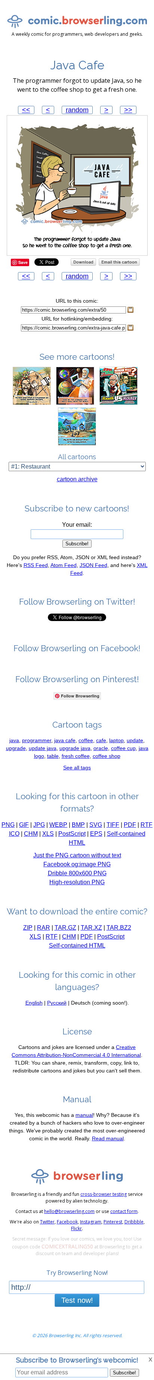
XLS (48, 834)
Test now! (77, 1300)
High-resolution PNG (77, 882)
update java (42, 748)
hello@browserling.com (69, 1211)
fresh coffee (76, 756)
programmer (36, 740)
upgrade (16, 748)
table (53, 756)
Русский (57, 1003)
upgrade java (74, 748)
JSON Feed (93, 565)
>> (128, 110)
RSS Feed (36, 565)
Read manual (108, 1138)
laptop (116, 740)
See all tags (77, 768)
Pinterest (113, 1222)
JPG (39, 825)
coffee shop (106, 756)
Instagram (90, 1222)
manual (84, 1115)
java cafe (65, 740)
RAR (43, 927)
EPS (96, 834)
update (135, 740)
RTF (147, 825)
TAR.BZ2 (119, 927)
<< (26, 110)
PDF (130, 825)
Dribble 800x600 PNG (77, 873)
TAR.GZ (65, 927)
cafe (101, 740)
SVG (95, 825)
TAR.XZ (91, 927)
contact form (124, 1211)
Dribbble (134, 1222)
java (14, 740)
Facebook (67, 1222)
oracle (100, 748)
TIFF (113, 825)
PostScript (72, 834)
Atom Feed (63, 565)
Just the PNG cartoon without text (77, 855)
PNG (8, 825)
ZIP (28, 927)
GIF (24, 825)
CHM (31, 834)
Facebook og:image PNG (77, 864)
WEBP (58, 825)
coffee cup (123, 748)
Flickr (76, 1228)
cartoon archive (77, 479)
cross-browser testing (103, 1194)
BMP (78, 825)
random (77, 110)
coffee (85, 740)
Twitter (47, 1222)
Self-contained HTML (77, 945)
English (34, 1003)
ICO (14, 834)
